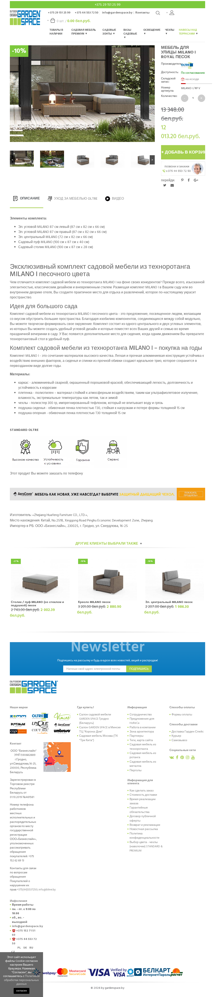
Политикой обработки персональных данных (22, 980)
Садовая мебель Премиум (83, 32)
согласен (21, 991)
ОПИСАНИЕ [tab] (29, 198)
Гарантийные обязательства (139, 809)
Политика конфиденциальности (144, 835)
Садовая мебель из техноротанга (143, 746)
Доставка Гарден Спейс (188, 731)
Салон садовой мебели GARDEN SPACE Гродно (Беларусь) (95, 719)
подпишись (139, 669)
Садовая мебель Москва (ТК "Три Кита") (98, 738)
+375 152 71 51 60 (23, 932)
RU (31, 947)
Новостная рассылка (144, 829)
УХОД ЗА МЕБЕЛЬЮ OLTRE (75, 198)
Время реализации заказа (143, 801)
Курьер (176, 736)
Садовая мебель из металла (143, 763)
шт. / (73, 21)
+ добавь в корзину (183, 152)
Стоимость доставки (143, 795)
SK (25, 947)
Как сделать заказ (141, 790)
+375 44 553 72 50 (86, 12)
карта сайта (145, 740)
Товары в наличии (56, 32)
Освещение (151, 30)
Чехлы (169, 30)
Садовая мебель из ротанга (143, 755)
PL (19, 947)
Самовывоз (179, 740)
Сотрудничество (141, 714)
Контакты (142, 12)
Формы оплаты (182, 714)
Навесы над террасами (188, 32)
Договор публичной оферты (143, 818)
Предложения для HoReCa (142, 720)
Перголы (136, 770)
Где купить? (85, 707)
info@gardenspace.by (117, 12)
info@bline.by (47, 889)
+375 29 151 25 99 (108, 4)
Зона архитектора (142, 731)
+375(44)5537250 (27, 889)
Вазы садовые (130, 32)
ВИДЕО (117, 198)
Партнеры (136, 736)
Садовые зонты (109, 32)
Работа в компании (143, 727)
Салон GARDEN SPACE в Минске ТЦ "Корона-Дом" (100, 729)
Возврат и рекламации (145, 825)
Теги (133, 740)
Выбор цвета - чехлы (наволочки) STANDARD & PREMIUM (146, 846)
